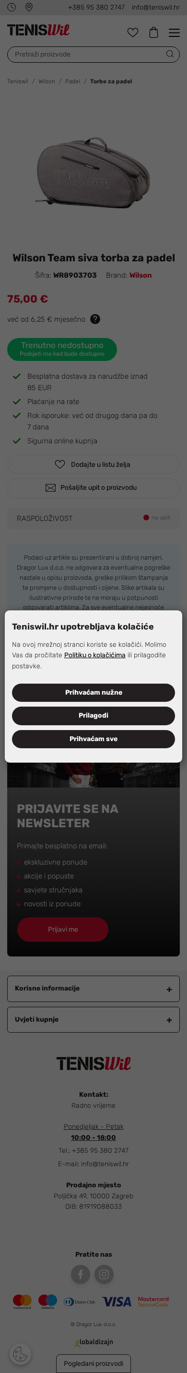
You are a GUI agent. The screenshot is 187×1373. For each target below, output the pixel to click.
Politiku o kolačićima (95, 655)
